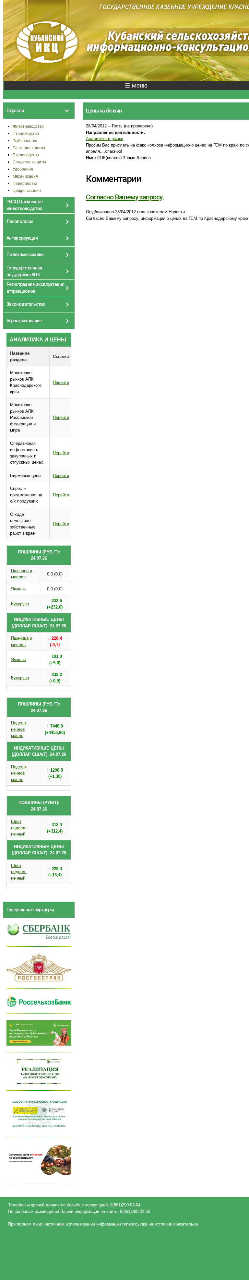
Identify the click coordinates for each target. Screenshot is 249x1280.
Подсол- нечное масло (19, 729)
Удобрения (23, 169)
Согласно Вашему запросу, (125, 197)
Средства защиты (29, 162)
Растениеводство (29, 148)
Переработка (25, 183)
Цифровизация (27, 190)
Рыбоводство (25, 140)
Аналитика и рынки (104, 138)
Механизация (25, 176)
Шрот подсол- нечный (19, 827)
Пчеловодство (26, 155)
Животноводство (28, 126)
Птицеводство (26, 133)
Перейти (61, 382)
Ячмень (18, 589)
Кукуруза (20, 603)
